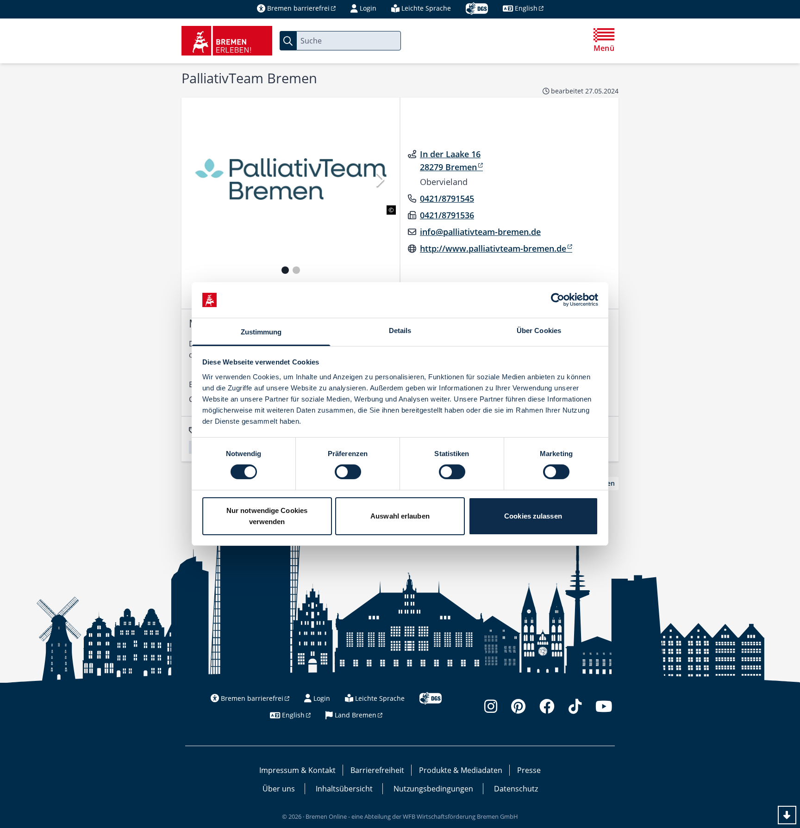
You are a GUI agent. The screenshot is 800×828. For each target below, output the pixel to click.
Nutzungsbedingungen (433, 789)
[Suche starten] (288, 40)
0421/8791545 (447, 198)
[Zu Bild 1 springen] (285, 270)
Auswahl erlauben (400, 516)
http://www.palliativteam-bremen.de (493, 248)
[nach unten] (787, 815)
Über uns (278, 789)
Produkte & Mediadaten (460, 770)
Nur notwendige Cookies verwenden (266, 516)
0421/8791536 (447, 215)
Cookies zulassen (533, 516)
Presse (529, 770)
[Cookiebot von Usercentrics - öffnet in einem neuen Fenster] (557, 300)
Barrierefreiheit (377, 770)
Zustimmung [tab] (261, 332)
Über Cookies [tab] (539, 330)
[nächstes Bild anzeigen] (379, 179)
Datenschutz (516, 789)
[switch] (348, 471)
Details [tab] (400, 330)
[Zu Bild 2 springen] (296, 270)
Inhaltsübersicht (344, 789)
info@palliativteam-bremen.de (480, 231)
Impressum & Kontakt (297, 770)
